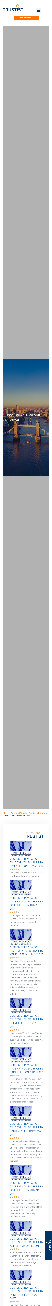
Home (6, 813)
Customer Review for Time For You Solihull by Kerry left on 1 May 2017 (26, 951)
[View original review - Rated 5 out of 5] (14, 869)
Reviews (15, 813)
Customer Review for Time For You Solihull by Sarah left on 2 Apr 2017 (26, 1068)
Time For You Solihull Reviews (33, 813)
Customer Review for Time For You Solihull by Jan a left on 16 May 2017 (26, 862)
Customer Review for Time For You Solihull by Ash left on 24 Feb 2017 (26, 1242)
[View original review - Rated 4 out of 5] (14, 912)
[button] (38, 10)
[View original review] (22, 856)
